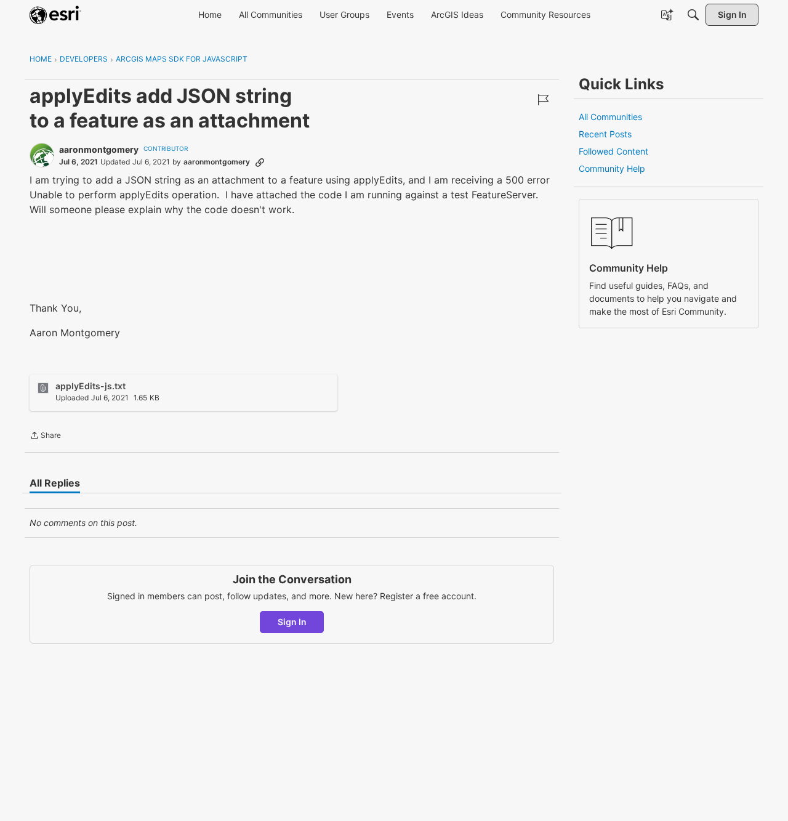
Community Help (612, 168)
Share (45, 437)
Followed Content (613, 151)
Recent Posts (605, 134)
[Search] (693, 15)
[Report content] (543, 100)
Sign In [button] (292, 622)
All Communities (610, 116)
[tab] (54, 482)
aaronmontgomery (99, 149)
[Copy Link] (259, 162)
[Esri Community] (55, 15)
